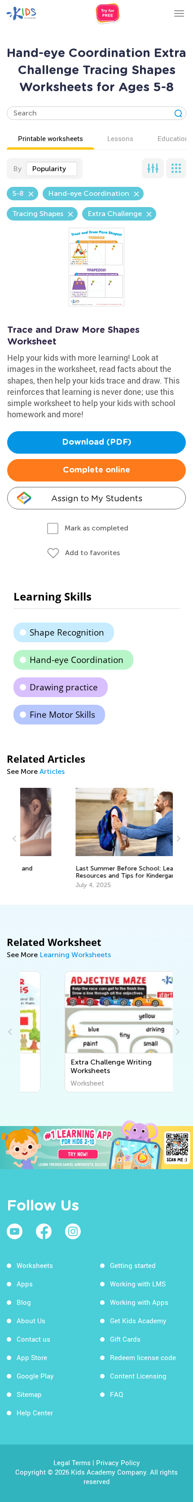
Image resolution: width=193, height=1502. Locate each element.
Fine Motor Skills (62, 714)
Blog (24, 1302)
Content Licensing (138, 1375)
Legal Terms (72, 1462)
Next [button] (177, 838)
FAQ (116, 1394)
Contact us (33, 1338)
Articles (52, 771)
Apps (25, 1283)
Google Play (35, 1375)
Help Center (35, 1412)
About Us (31, 1320)
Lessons (120, 138)
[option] (96, 838)
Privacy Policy (118, 1462)
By (17, 168)
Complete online (96, 470)
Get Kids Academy (138, 1320)
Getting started (133, 1265)
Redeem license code (143, 1357)
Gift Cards (125, 1338)
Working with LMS (138, 1283)
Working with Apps (139, 1302)
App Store (32, 1357)
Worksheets (35, 1265)
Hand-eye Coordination (76, 660)
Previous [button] (15, 838)
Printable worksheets (50, 138)
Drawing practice (64, 687)
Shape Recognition (67, 632)
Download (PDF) (97, 442)
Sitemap (29, 1394)
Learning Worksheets (75, 954)
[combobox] (51, 169)
